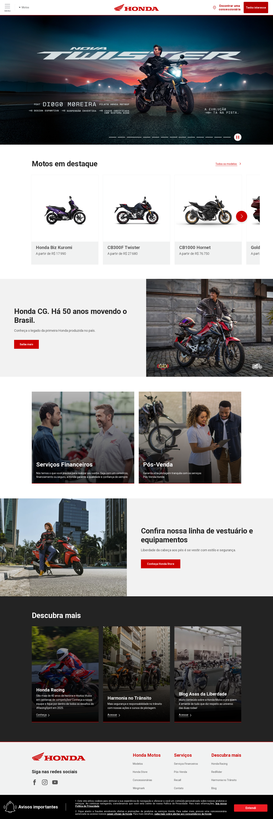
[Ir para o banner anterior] (20, 79)
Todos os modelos (226, 163)
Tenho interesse (256, 7)
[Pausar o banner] (237, 137)
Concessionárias (142, 780)
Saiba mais (26, 344)
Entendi (251, 808)
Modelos (138, 763)
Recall (177, 780)
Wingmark (139, 788)
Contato (178, 788)
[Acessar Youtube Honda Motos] (55, 784)
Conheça (41, 714)
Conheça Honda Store (160, 563)
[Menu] (7, 5)
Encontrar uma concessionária (229, 7)
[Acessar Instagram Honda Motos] (45, 784)
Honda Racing (219, 763)
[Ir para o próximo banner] (252, 79)
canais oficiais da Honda (119, 814)
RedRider (216, 771)
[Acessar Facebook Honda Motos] (34, 784)
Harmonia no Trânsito (224, 780)
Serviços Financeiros (186, 763)
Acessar (112, 714)
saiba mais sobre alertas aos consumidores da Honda (182, 814)
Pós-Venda (180, 771)
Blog (214, 788)
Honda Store (140, 771)
